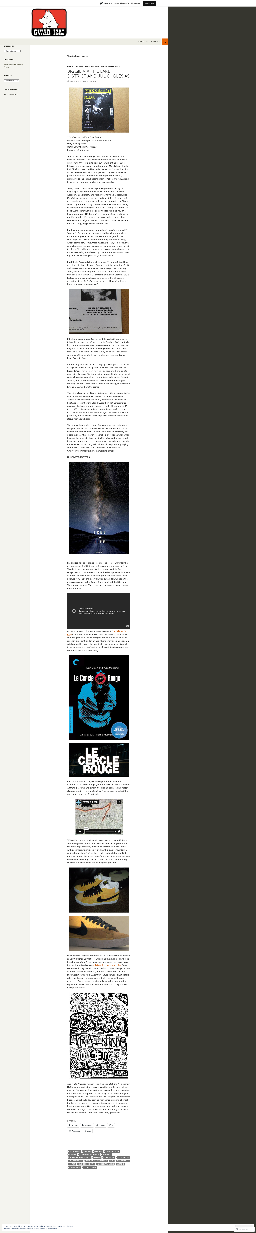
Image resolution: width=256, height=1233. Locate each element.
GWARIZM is (155, 41)
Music (117, 67)
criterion (87, 1151)
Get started (149, 3)
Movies (111, 67)
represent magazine (106, 1164)
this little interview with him (107, 965)
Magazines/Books (99, 67)
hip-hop (97, 1158)
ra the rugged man (86, 1164)
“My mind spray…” (11, 89)
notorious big (123, 1161)
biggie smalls (74, 1151)
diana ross (107, 1154)
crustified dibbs (112, 1151)
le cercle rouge (75, 1161)
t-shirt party (74, 1167)
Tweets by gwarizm (10, 94)
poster (72, 1164)
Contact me (143, 41)
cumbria (72, 1154)
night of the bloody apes (96, 1161)
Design (70, 67)
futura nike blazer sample (80, 1158)
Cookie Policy (52, 1229)
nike (112, 1161)
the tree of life (90, 1167)
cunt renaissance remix (89, 1154)
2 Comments (90, 81)
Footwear (78, 67)
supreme (120, 1164)
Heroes (87, 67)
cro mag (98, 1151)
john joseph (109, 1158)
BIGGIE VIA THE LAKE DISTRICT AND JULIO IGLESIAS (98, 74)
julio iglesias (123, 1158)
